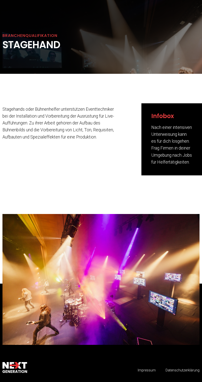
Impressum (147, 370)
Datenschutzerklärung (183, 370)
